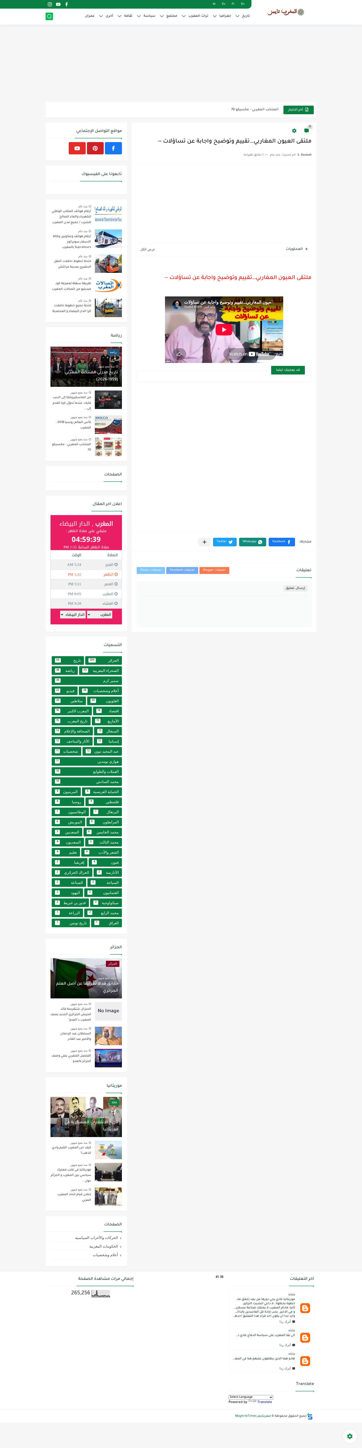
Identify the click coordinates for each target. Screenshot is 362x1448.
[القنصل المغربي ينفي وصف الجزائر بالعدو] (108, 1058)
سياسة (149, 16)
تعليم (67, 852)
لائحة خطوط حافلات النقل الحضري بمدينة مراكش (72, 264)
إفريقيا (70, 862)
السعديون (69, 842)
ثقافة (128, 16)
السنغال (109, 731)
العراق (107, 923)
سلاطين (69, 701)
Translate (264, 1402)
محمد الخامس (103, 832)
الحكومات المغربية (103, 1246)
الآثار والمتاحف (72, 741)
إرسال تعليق (295, 588)
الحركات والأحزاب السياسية (96, 1238)
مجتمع (171, 16)
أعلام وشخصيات (101, 691)
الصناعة (70, 882)
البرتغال (107, 812)
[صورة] (108, 213)
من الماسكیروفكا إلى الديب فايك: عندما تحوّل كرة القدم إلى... (72, 403)
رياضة (65, 670)
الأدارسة (109, 872)
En (243, 4)
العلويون (105, 701)
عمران (90, 16)
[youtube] (58, 4)
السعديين (68, 832)
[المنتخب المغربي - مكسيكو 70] (108, 447)
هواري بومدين (87, 761)
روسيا (69, 802)
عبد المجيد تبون (103, 751)
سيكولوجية (107, 903)
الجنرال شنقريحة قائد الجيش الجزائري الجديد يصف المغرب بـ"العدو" (70, 1015)
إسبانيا (108, 741)
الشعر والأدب (102, 852)
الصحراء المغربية (101, 670)
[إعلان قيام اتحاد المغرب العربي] (108, 1197)
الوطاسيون (71, 812)
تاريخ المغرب (71, 721)
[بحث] (49, 16)
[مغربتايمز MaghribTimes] (285, 12)
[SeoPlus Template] (310, 1416)
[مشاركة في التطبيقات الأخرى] (204, 542)
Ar (214, 4)
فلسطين (104, 802)
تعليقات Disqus (150, 570)
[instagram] (50, 4)
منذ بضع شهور (106, 366)
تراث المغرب (198, 16)
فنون (106, 862)
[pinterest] (95, 148)
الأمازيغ (107, 721)
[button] (282, 542)
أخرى (109, 16)
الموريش (69, 822)
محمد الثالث (104, 842)
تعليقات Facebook (182, 570)
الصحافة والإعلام (73, 731)
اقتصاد (108, 711)
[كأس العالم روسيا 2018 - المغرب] (108, 424)
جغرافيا (225, 16)
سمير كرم (87, 681)
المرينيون (67, 792)
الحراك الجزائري (73, 872)
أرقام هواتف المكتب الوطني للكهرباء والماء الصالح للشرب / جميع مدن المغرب (71, 217)
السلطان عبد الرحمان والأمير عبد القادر (75, 1036)
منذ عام (82, 206)
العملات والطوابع (87, 771)
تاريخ (246, 16)
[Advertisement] (181, 64)
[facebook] (66, 4)
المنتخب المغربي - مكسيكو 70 (255, 110)
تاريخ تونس (72, 923)
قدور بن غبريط (71, 903)
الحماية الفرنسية (103, 792)
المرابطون (105, 822)
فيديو (65, 691)
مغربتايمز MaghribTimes (253, 1416)
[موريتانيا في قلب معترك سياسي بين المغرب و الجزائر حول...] (108, 1172)
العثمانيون (104, 893)
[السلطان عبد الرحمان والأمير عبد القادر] (108, 1036)
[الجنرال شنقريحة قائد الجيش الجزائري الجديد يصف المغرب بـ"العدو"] (108, 1011)
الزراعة (68, 913)
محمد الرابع (104, 913)
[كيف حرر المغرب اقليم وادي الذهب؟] (108, 1150)
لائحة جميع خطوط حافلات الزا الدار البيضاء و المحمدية (71, 308)
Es (223, 4)
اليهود (68, 893)
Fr (233, 4)
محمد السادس (87, 782)
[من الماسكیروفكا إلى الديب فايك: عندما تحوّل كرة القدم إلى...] (108, 399)
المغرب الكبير (72, 711)
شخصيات (67, 751)
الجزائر (104, 660)
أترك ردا (285, 1321)
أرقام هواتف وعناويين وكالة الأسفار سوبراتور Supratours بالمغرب (72, 242)
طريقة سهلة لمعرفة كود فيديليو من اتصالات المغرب (71, 286)
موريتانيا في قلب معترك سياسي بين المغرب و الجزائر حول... (71, 1175)
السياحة (105, 882)
